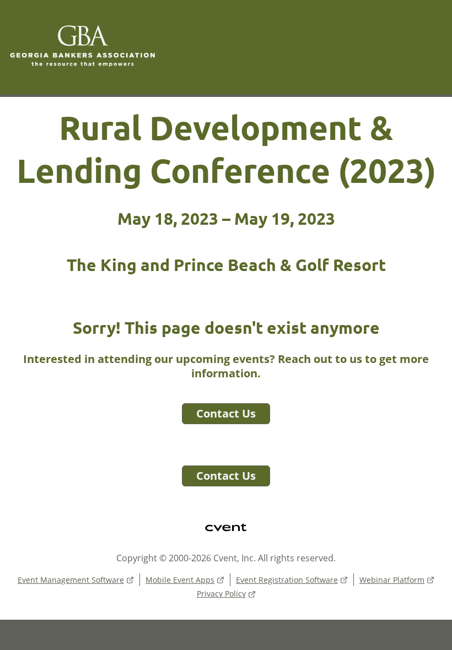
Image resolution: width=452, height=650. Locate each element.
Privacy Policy (221, 593)
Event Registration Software (287, 580)
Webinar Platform (391, 580)
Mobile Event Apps (180, 580)
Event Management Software (71, 580)
